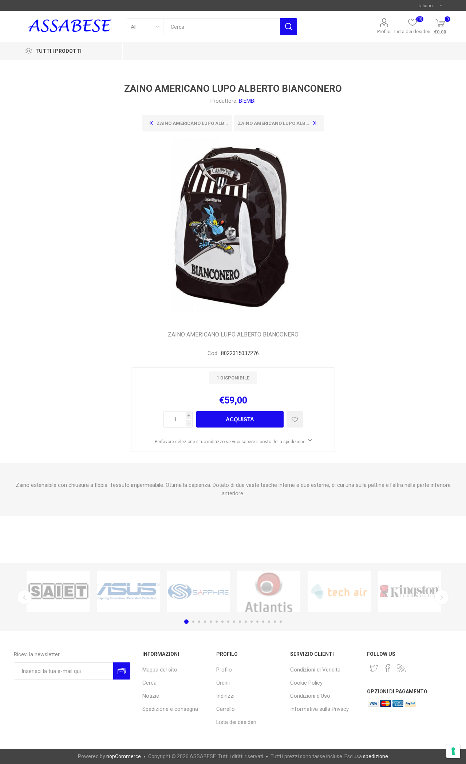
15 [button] (269, 622)
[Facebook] (388, 668)
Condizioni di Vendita (315, 669)
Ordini (223, 683)
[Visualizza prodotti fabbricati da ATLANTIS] (268, 591)
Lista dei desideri (236, 722)
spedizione (375, 756)
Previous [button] (24, 597)
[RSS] (401, 668)
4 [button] (205, 622)
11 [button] (246, 622)
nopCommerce (123, 756)
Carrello (225, 709)
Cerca (288, 26)
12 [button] (251, 622)
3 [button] (199, 622)
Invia (121, 671)
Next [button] (441, 597)
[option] (58, 591)
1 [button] (186, 621)
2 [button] (193, 622)
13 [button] (257, 622)
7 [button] (222, 622)
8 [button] (228, 622)
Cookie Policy (306, 683)
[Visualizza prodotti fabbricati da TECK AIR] (339, 591)
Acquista (240, 419)
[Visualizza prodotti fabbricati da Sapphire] (198, 591)
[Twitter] (374, 668)
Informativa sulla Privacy (319, 709)
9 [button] (234, 622)
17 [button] (281, 622)
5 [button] (211, 622)
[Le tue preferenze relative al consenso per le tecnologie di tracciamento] (453, 751)
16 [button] (275, 622)
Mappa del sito (159, 669)
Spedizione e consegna (170, 709)
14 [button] (263, 622)
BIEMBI (247, 101)
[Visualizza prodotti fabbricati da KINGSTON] (409, 591)
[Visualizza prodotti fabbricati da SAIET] (58, 591)
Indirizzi (225, 696)
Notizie (150, 696)
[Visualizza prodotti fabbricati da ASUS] (128, 591)
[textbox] (221, 26)
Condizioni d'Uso (310, 696)
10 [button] (240, 622)
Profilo (384, 31)
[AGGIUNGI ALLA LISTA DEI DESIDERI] (295, 419)
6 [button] (217, 622)
